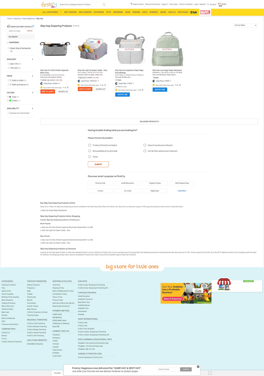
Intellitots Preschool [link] (85, 299)
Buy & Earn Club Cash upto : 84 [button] (91, 85)
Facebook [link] (56, 335)
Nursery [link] (4, 315)
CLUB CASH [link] (57, 356)
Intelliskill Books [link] (84, 305)
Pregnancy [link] (31, 288)
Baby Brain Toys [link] (84, 302)
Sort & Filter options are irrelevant (162, 151)
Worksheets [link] (82, 311)
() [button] (121, 87)
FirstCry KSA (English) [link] (86, 329)
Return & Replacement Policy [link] (63, 291)
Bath (144, 12)
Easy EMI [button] (56, 326)
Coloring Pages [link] (32, 315)
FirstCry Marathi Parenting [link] (37, 327)
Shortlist (63, 92)
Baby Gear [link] (5, 312)
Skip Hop (39, 19)
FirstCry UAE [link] (82, 323)
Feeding (136, 12)
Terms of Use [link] (57, 297)
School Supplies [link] (7, 294)
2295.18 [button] (45, 80)
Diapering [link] (17, 19)
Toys (108, 12)
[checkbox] (19, 50)
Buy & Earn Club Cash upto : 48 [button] (129, 90)
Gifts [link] (3, 321)
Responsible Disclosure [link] (61, 306)
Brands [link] (4, 336)
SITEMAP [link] (56, 353)
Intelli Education (127, 183)
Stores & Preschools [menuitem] (152, 4)
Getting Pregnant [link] (33, 285)
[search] (82, 4)
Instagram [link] (56, 338)
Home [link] (9, 19)
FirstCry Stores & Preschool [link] (12, 342)
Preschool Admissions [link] (10, 324)
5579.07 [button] (82, 78)
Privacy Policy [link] (58, 300)
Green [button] (16, 100)
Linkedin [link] (56, 347)
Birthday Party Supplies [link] (10, 297)
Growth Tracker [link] (32, 306)
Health (172, 12)
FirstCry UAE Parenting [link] (35, 336)
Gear (127, 12)
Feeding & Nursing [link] (8, 303)
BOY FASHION (70, 12)
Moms (163, 12)
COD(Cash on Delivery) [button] (61, 323)
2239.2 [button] (56, 83)
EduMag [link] (81, 314)
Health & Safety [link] (7, 309)
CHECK (186, 369)
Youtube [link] (56, 344)
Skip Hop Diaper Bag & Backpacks (54, 210)
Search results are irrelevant (160, 145)
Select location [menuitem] (138, 4)
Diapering (118, 12)
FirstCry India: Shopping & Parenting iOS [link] (93, 288)
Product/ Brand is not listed (105, 145)
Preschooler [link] (31, 297)
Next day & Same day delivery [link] (63, 303)
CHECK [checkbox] (29, 31)
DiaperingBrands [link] (28, 19)
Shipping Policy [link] (58, 288)
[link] (186, 293)
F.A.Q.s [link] (4, 339)
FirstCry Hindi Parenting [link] (36, 323)
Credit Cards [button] (57, 314)
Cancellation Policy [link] (60, 294)
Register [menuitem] (202, 4)
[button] (137, 5)
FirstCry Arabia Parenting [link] (36, 333)
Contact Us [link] (6, 333)
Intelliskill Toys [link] (83, 308)
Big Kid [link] (29, 300)
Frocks (100, 191)
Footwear (99, 12)
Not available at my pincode (105, 151)
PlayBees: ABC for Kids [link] (86, 349)
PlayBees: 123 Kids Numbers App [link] (90, 346)
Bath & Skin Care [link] (8, 306)
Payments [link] (56, 285)
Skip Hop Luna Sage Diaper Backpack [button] (167, 70)
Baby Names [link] (32, 309)
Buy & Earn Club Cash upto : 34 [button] (54, 88)
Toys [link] (3, 288)
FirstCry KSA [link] (82, 326)
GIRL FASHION (85, 12)
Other (95, 156)
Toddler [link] (30, 294)
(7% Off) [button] (96, 78)
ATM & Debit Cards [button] (59, 320)
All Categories (50, 12)
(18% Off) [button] (58, 80)
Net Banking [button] (57, 317)
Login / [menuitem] (196, 4)
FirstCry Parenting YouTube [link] (37, 312)
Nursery (154, 12)
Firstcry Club (100, 183)
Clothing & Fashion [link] (9, 285)
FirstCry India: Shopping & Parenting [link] (91, 285)
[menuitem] (49, 5)
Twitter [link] (55, 341)
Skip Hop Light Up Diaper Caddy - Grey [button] (92, 70)
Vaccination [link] (31, 303)
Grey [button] (15, 97)
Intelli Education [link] (84, 296)
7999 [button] (119, 80)
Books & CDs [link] (6, 291)
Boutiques (183, 12)
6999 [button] (156, 78)
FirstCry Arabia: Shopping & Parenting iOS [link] (93, 335)
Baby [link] (29, 291)
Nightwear (155, 191)
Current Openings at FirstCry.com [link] (90, 357)
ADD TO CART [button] (48, 91)
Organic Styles (155, 183)
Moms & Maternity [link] (8, 318)
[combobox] (246, 25)
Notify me (122, 94)
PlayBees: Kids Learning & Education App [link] (93, 343)
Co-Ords (127, 191)
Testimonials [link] (57, 350)
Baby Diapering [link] (7, 300)
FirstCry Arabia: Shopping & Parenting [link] (92, 332)
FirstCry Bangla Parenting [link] (36, 330)
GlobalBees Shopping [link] (35, 344)
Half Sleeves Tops (182, 183)
